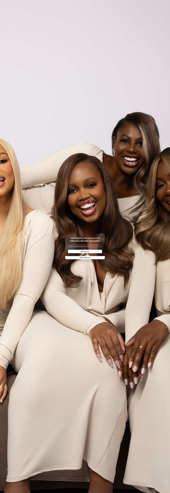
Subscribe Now (85, 251)
